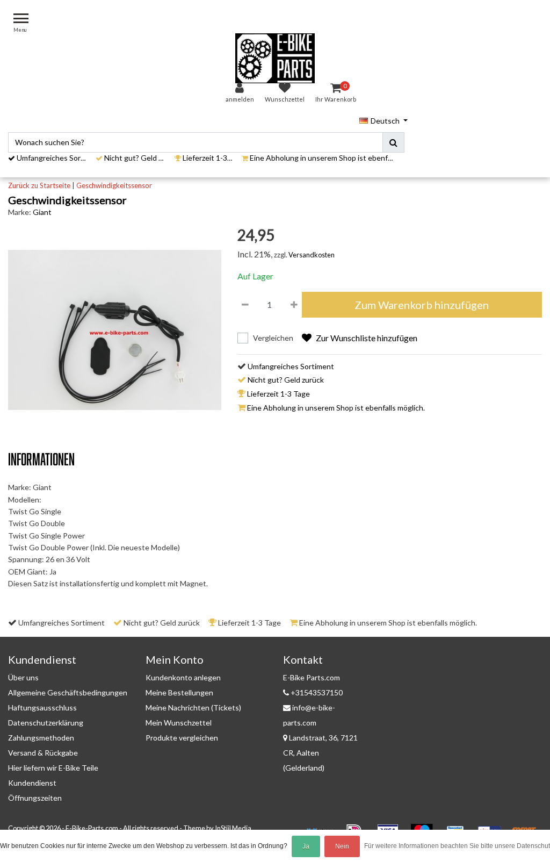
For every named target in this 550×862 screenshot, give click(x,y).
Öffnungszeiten (35, 797)
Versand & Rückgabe (43, 752)
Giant (42, 212)
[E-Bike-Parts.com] (275, 58)
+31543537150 (316, 692)
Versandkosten (311, 254)
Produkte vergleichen (182, 737)
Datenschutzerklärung (45, 722)
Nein (342, 846)
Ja (305, 846)
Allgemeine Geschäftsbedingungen (67, 692)
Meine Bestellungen (179, 692)
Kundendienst (32, 782)
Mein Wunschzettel (179, 722)
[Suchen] (393, 142)
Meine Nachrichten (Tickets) (193, 707)
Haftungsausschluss (42, 707)
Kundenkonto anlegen (183, 677)
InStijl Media (233, 828)
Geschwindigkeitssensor (114, 185)
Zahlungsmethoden (41, 737)
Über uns (23, 677)
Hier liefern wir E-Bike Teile (53, 767)
